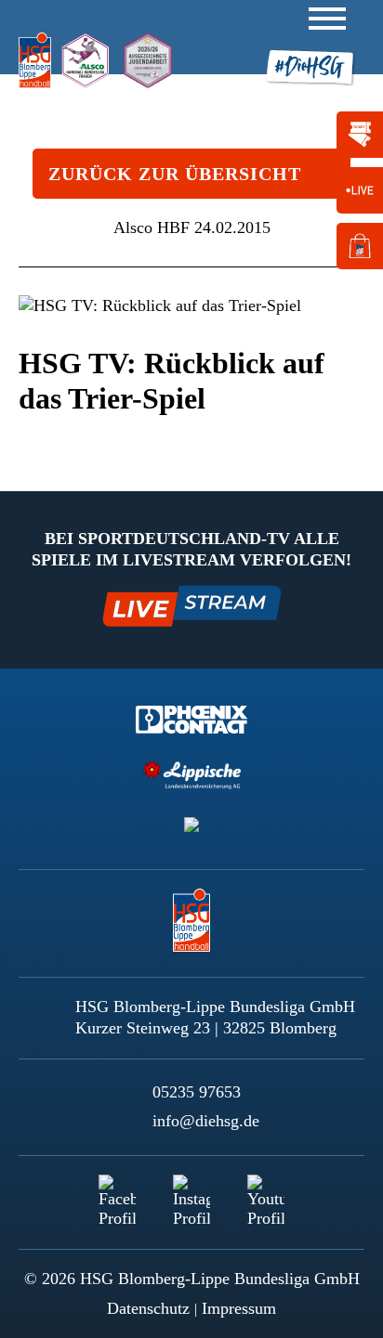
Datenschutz (148, 1308)
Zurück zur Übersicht (174, 173)
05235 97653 (196, 1092)
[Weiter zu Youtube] (265, 1193)
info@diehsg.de (205, 1120)
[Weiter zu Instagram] (191, 1193)
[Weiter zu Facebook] (117, 1193)
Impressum (239, 1308)
